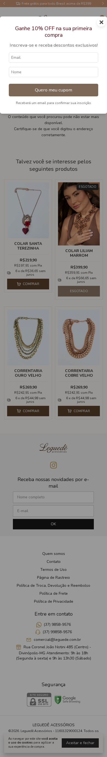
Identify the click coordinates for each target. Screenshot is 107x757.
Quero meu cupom (53, 90)
